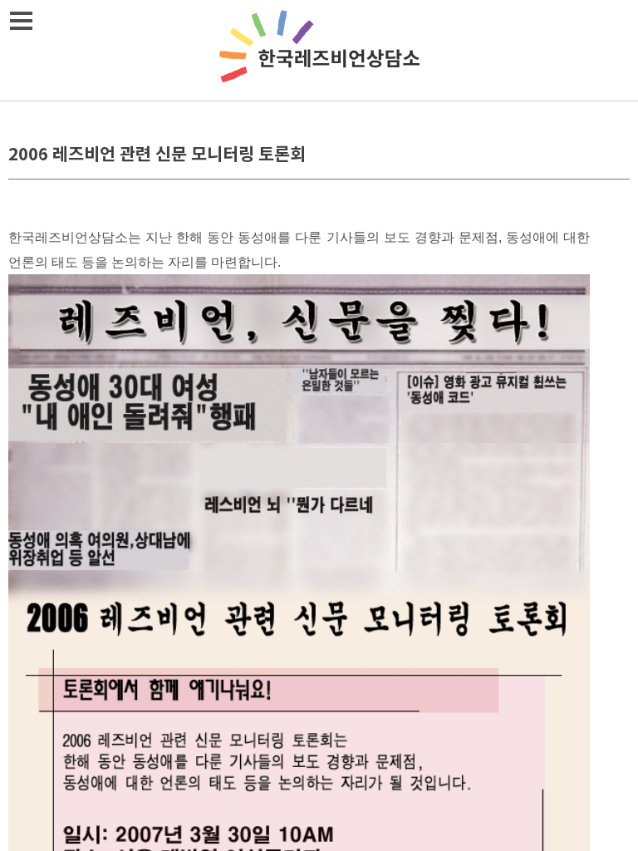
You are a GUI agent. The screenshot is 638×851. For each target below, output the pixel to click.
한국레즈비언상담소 (319, 50)
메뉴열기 (20, 20)
